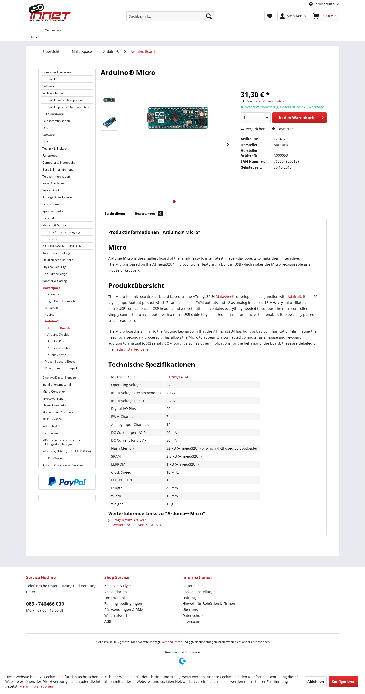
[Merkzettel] (269, 16)
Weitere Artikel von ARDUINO (136, 524)
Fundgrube (49, 155)
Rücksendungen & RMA (123, 609)
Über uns (190, 609)
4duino (49, 314)
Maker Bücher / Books (60, 361)
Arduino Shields (58, 334)
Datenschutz (192, 615)
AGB (107, 621)
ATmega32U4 (177, 376)
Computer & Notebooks (58, 162)
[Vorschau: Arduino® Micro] (109, 99)
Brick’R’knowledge (54, 274)
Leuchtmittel (51, 204)
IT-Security (49, 239)
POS (45, 128)
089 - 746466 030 (45, 604)
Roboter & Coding (54, 281)
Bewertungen (148, 213)
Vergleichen (255, 128)
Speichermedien (53, 211)
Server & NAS (51, 190)
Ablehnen (315, 681)
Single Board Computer (61, 301)
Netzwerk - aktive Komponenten (64, 100)
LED (45, 142)
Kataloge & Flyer (117, 586)
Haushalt (48, 218)
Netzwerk (49, 79)
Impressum (191, 621)
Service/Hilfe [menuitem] (324, 4)
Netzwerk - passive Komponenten (65, 107)
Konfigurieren (343, 681)
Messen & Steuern (55, 225)
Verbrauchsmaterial (56, 93)
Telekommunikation (56, 121)
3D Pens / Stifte (55, 355)
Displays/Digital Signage (59, 377)
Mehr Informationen (36, 686)
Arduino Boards (58, 328)
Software (48, 86)
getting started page (131, 349)
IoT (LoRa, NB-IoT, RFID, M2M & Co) (66, 451)
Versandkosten (171, 642)
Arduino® (52, 321)
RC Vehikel (52, 308)
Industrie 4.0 (51, 426)
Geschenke (50, 433)
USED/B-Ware (52, 458)
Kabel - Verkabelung (56, 253)
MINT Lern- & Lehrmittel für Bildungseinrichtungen (61, 442)
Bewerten (285, 128)
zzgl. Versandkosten (270, 101)
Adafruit (294, 296)
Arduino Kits (55, 341)
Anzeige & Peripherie (57, 197)
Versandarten (115, 591)
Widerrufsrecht (117, 615)
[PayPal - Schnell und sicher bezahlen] (67, 481)
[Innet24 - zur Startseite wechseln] (50, 12)
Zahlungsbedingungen (123, 603)
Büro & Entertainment (57, 169)
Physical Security (54, 267)
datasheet (225, 296)
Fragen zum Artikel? (129, 520)
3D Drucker (53, 294)
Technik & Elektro (54, 148)
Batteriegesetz (194, 586)
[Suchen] (209, 16)
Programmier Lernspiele (62, 368)
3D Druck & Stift (53, 419)
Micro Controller (53, 391)
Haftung (189, 597)
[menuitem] (170, 16)
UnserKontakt (115, 597)
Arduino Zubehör (59, 348)
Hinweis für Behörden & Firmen (208, 603)
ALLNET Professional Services (62, 465)
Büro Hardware (53, 114)
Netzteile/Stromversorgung (61, 232)
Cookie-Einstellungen (200, 591)
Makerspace (51, 288)
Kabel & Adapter (53, 183)
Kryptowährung (53, 398)
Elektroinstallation (54, 405)
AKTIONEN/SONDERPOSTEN (61, 246)
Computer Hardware (56, 72)
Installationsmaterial (56, 384)
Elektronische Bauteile (57, 260)
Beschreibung (115, 213)
